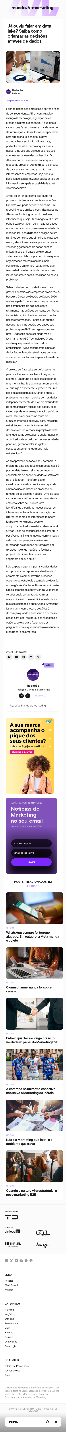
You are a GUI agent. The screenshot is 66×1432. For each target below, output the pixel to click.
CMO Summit (12, 1285)
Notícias (9, 1280)
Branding (9, 1318)
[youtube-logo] (21, 1261)
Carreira (9, 1337)
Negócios (10, 1314)
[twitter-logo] (11, 1261)
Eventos (9, 1332)
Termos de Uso (12, 1370)
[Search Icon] (48, 1422)
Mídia (7, 1327)
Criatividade (11, 1341)
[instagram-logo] (6, 1261)
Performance (11, 1323)
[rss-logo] (26, 1261)
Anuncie (9, 1289)
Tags (7, 1375)
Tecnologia (10, 1346)
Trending (9, 1309)
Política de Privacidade (17, 1366)
